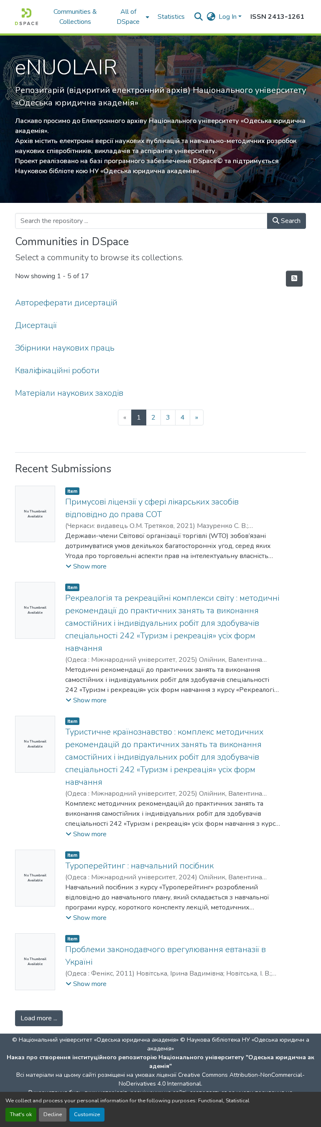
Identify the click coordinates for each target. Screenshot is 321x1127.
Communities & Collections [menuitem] (75, 16)
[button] (26, 16)
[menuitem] (130, 16)
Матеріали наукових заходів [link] (69, 393)
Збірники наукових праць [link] (65, 347)
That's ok (21, 1114)
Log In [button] (228, 16)
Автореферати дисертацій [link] (66, 302)
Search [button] (290, 220)
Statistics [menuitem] (171, 16)
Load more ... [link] (38, 1018)
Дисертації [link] (36, 325)
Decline (52, 1114)
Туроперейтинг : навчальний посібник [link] (139, 865)
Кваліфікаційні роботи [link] (57, 370)
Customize (87, 1114)
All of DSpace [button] (128, 16)
